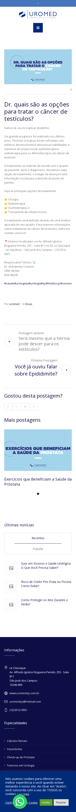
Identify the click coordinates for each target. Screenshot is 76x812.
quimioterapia (34, 312)
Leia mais (23, 794)
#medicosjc (53, 283)
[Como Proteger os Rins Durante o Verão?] (11, 605)
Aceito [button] (46, 802)
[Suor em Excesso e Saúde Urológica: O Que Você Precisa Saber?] (11, 568)
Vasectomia (14, 749)
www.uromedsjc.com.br (24, 693)
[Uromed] (38, 14)
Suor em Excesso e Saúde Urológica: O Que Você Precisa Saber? (46, 565)
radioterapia (64, 316)
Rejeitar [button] (61, 802)
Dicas (28, 304)
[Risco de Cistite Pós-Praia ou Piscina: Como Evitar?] (11, 586)
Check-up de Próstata (21, 757)
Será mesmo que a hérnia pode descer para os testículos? (44, 343)
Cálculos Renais (17, 741)
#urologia (35, 283)
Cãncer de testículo (59, 312)
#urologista (21, 283)
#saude (9, 283)
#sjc (43, 283)
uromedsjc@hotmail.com (25, 701)
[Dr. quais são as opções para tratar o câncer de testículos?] (38, 66)
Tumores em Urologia (20, 765)
